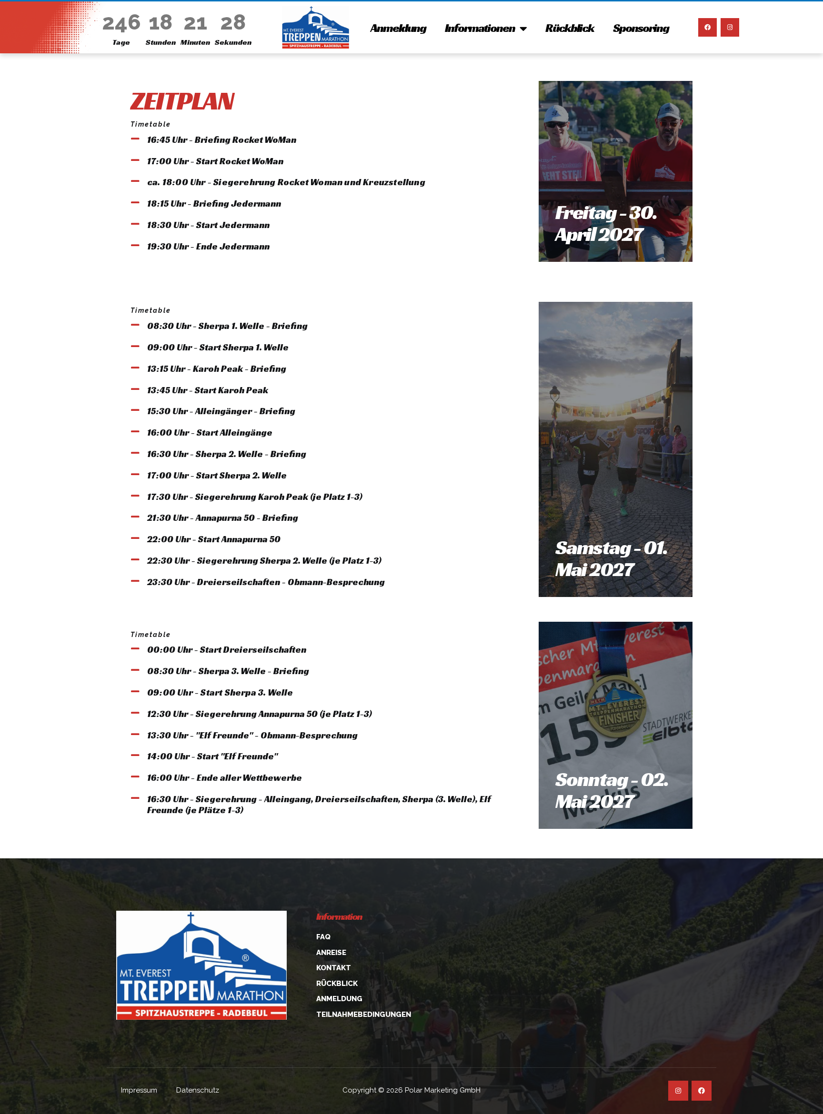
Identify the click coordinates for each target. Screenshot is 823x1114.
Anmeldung (398, 27)
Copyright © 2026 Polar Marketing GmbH (411, 1090)
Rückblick (569, 27)
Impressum (139, 1090)
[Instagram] (730, 27)
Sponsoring (641, 27)
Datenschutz (197, 1090)
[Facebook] (707, 27)
